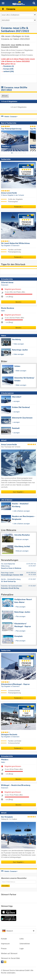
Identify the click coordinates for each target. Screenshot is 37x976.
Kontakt (4, 939)
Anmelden (5, 885)
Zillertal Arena (7, 282)
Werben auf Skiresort (9, 953)
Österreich (4, 285)
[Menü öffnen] (3, 3)
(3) (8, 66)
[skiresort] (18, 3)
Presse (3, 949)
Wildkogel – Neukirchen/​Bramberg (15, 785)
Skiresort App (7, 906)
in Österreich (15, 245)
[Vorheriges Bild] (2, 140)
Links (22, 939)
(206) (8, 71)
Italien (3, 311)
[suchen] (34, 3)
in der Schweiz (19, 195)
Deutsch (9, 931)
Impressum (5, 944)
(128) (8, 69)
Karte (5, 96)
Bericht (18, 302)
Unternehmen (25, 944)
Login (22, 949)
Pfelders (4, 760)
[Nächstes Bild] (34, 140)
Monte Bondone (7, 308)
